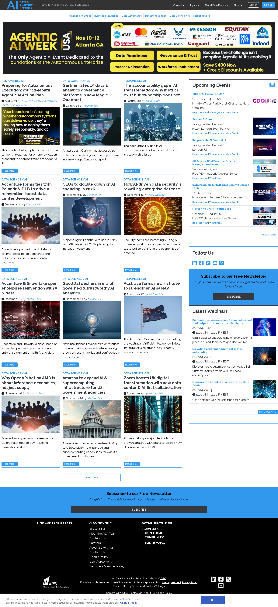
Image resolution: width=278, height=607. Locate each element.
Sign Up (268, 4)
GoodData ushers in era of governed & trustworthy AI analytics (88, 288)
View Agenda (216, 112)
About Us (149, 592)
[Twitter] (209, 264)
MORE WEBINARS (267, 412)
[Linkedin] (195, 264)
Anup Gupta (152, 100)
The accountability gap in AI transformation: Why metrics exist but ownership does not (152, 90)
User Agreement (100, 561)
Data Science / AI (180, 15)
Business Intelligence (106, 15)
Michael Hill (91, 105)
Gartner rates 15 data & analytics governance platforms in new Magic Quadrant (86, 92)
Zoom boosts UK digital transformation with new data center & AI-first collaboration (152, 383)
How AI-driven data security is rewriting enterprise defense (153, 186)
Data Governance (132, 15)
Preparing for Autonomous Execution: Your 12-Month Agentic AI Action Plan (27, 90)
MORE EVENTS (269, 235)
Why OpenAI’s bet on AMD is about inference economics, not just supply (29, 383)
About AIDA (97, 529)
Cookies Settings (155, 586)
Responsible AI (201, 15)
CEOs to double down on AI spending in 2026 (89, 186)
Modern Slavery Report (126, 586)
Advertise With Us (101, 547)
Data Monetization (155, 15)
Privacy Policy (190, 582)
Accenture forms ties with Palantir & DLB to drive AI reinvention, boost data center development (27, 191)
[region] (139, 600)
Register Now (200, 112)
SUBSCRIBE (234, 296)
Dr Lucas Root (35, 393)
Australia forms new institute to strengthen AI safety (152, 285)
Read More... (9, 170)
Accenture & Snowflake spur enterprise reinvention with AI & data (30, 288)
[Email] (216, 264)
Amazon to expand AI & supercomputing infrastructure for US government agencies (85, 385)
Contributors (98, 538)
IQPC (163, 578)
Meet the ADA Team (102, 533)
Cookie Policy (98, 557)
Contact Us (97, 552)
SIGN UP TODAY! (155, 543)
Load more (91, 477)
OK (212, 599)
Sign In (253, 4)
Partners (95, 543)
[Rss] (222, 264)
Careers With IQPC (117, 592)
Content (178, 5)
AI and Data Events (215, 5)
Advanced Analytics (80, 15)
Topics (193, 5)
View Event (232, 112)
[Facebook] (202, 264)
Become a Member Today (106, 566)
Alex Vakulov (156, 194)
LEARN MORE (150, 528)
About (237, 5)
